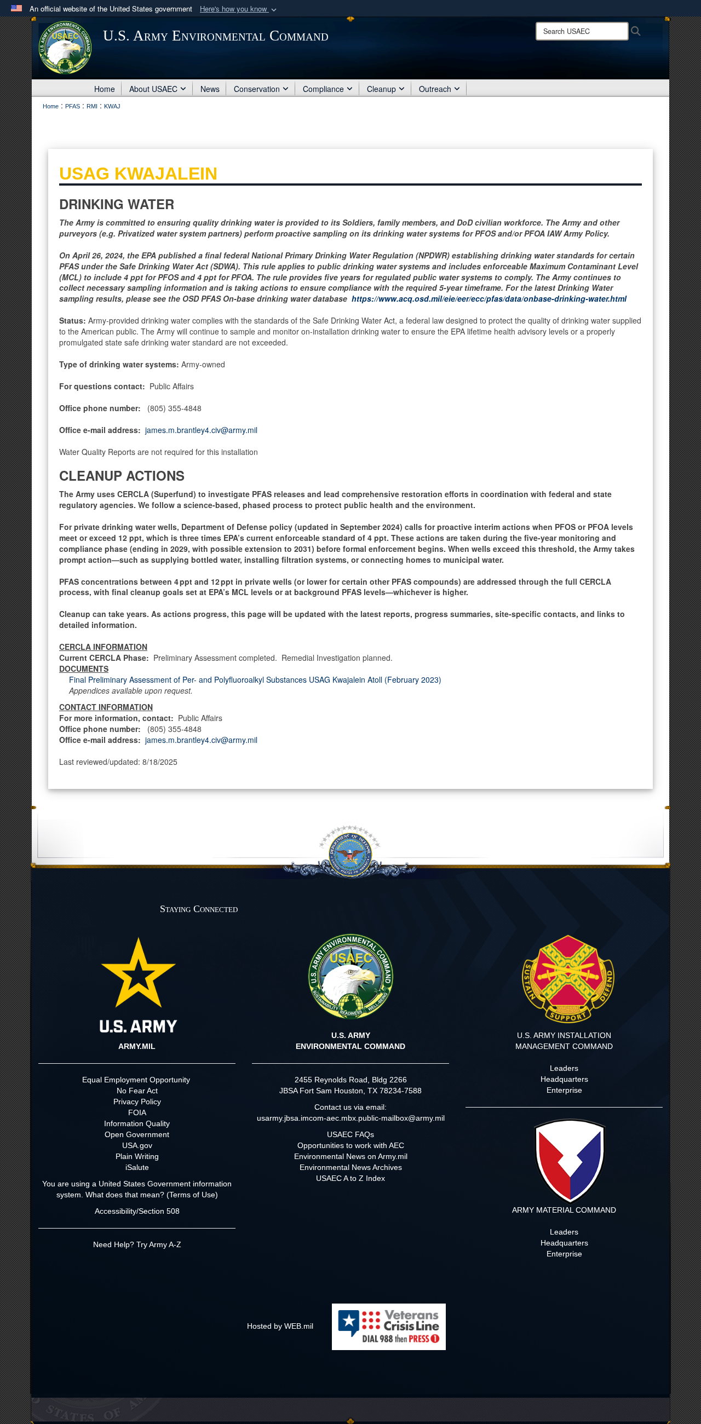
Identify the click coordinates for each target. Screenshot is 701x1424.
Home (104, 88)
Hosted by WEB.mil (280, 1326)
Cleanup (381, 88)
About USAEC (153, 88)
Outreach (435, 88)
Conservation (257, 88)
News (210, 88)
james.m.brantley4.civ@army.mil (201, 429)
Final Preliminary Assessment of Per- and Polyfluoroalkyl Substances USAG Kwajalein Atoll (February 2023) (255, 679)
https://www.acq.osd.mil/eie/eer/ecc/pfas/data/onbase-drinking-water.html (489, 298)
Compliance (323, 88)
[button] (239, 9)
